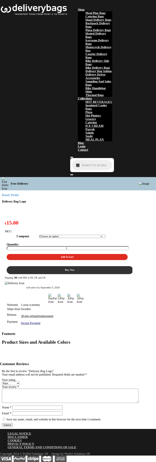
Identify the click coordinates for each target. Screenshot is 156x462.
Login (81, 146)
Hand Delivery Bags (98, 19)
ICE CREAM (94, 125)
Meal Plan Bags (95, 13)
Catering (91, 122)
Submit (7, 425)
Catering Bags (94, 16)
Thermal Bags (94, 95)
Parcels (90, 129)
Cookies (15, 440)
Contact (83, 149)
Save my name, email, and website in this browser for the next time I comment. (53, 419)
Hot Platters (93, 115)
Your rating (8, 379)
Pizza (88, 112)
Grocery (90, 119)
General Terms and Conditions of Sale (42, 447)
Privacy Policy (21, 443)
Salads (89, 132)
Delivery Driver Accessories (95, 76)
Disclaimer (18, 437)
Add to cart (67, 257)
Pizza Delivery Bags (98, 30)
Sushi (88, 136)
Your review (10, 386)
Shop (81, 9)
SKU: (8, 231)
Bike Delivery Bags (97, 67)
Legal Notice (19, 433)
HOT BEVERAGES (98, 102)
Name (6, 407)
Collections (85, 98)
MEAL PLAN (94, 139)
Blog (81, 143)
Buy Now (70, 270)
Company (23, 236)
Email (6, 413)
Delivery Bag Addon (98, 71)
